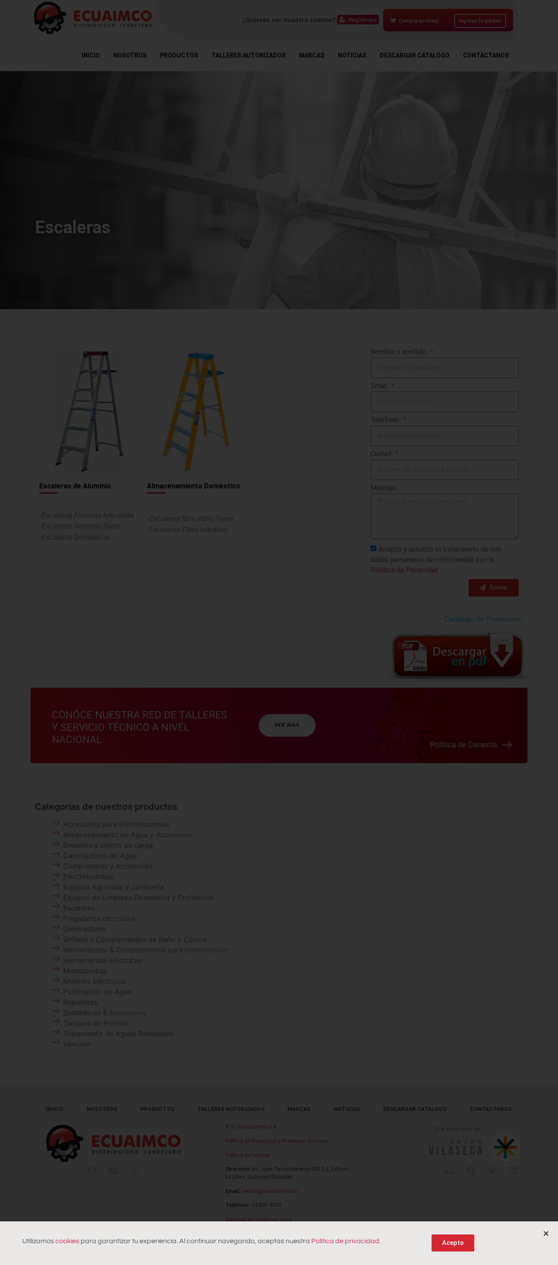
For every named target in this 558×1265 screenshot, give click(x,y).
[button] (546, 1233)
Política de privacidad (345, 1241)
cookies (67, 1241)
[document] (279, 632)
